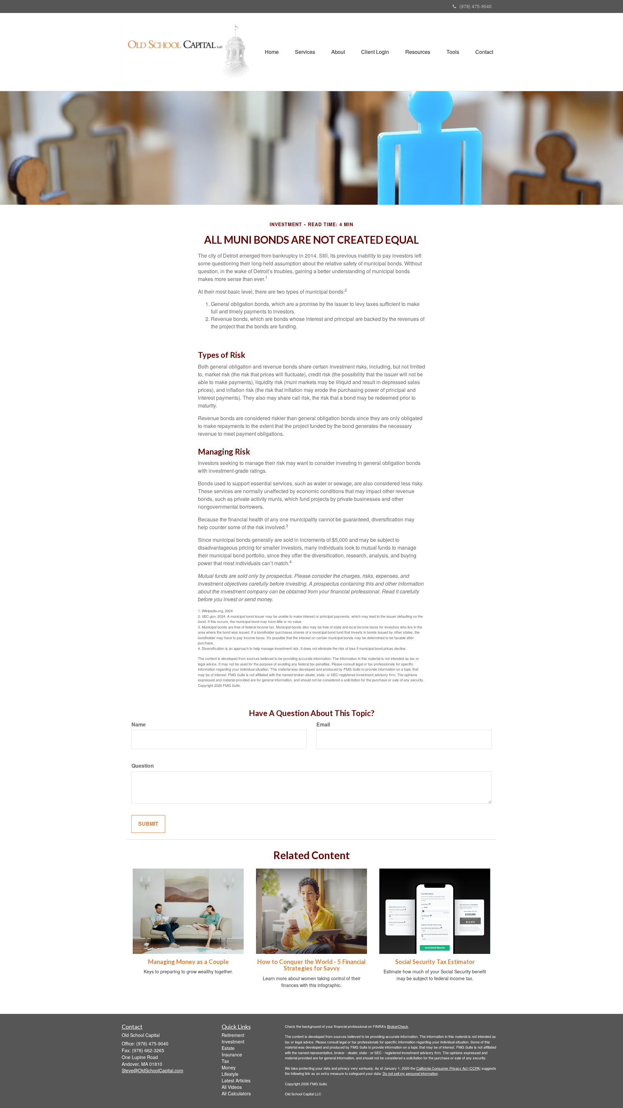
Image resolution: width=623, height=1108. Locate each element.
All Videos (232, 1087)
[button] (305, 52)
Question (142, 765)
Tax (225, 1061)
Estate (228, 1048)
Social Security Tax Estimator (435, 961)
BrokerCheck (397, 1026)
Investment (233, 1041)
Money (229, 1067)
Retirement (233, 1035)
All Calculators (236, 1093)
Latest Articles (236, 1080)
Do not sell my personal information (410, 1073)
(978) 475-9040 (475, 6)
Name (138, 724)
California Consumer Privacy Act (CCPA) (448, 1068)
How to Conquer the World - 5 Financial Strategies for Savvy (311, 965)
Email (323, 724)
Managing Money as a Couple (188, 961)
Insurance (232, 1054)
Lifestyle (230, 1074)
